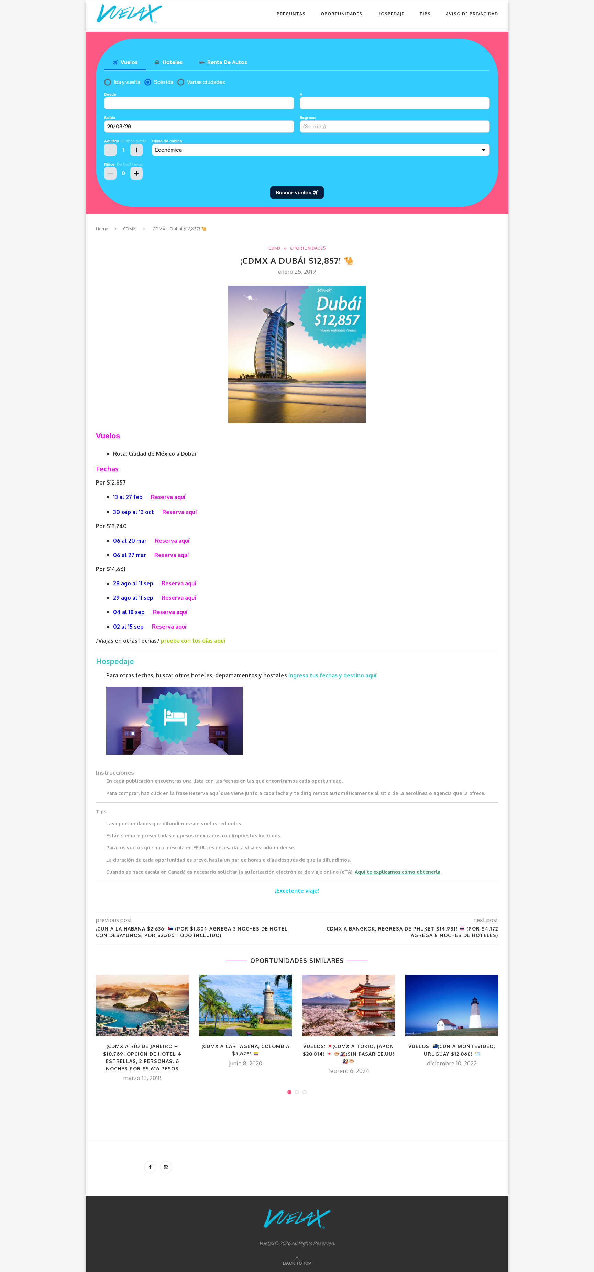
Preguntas (291, 14)
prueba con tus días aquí (193, 640)
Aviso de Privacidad (472, 14)
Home (102, 228)
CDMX (129, 228)
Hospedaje (390, 14)
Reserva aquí (168, 496)
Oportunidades (341, 14)
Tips (425, 14)
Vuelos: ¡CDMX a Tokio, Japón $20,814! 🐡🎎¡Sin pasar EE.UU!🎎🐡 (348, 1053)
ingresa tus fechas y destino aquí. (333, 675)
